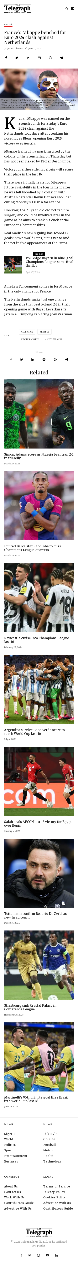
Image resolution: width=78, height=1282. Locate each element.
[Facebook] (21, 1255)
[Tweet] (16, 57)
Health (48, 1156)
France (45, 332)
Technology (52, 1161)
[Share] (6, 57)
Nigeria (10, 1134)
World (8, 1139)
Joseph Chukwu (15, 48)
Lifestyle (50, 1134)
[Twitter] (29, 1255)
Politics (10, 1145)
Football (8, 24)
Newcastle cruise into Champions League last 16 (36, 640)
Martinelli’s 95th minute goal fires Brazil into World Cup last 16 (36, 1099)
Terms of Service (56, 1186)
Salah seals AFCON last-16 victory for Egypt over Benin (38, 823)
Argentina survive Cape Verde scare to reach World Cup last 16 (34, 732)
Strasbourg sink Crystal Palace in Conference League (30, 1007)
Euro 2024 (27, 332)
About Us (11, 1186)
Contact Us (12, 1192)
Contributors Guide (19, 1203)
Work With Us (14, 1197)
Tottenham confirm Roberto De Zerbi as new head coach (35, 915)
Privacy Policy (54, 1192)
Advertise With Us (18, 1208)
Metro (48, 1150)
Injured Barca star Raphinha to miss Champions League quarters (32, 548)
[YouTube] (47, 1255)
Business (11, 1161)
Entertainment (15, 1156)
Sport (8, 1150)
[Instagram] (38, 1255)
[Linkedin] (56, 1255)
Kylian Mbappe (30, 339)
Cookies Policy (54, 1197)
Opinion (49, 1139)
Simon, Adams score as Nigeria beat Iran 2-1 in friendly (38, 456)
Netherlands (54, 339)
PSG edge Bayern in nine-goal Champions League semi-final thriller (49, 262)
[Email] (39, 57)
